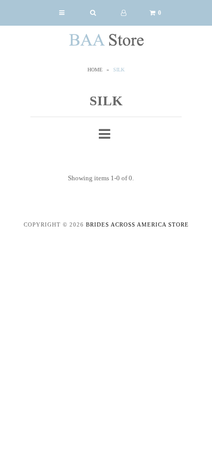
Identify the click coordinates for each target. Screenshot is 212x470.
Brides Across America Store (137, 224)
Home (94, 69)
